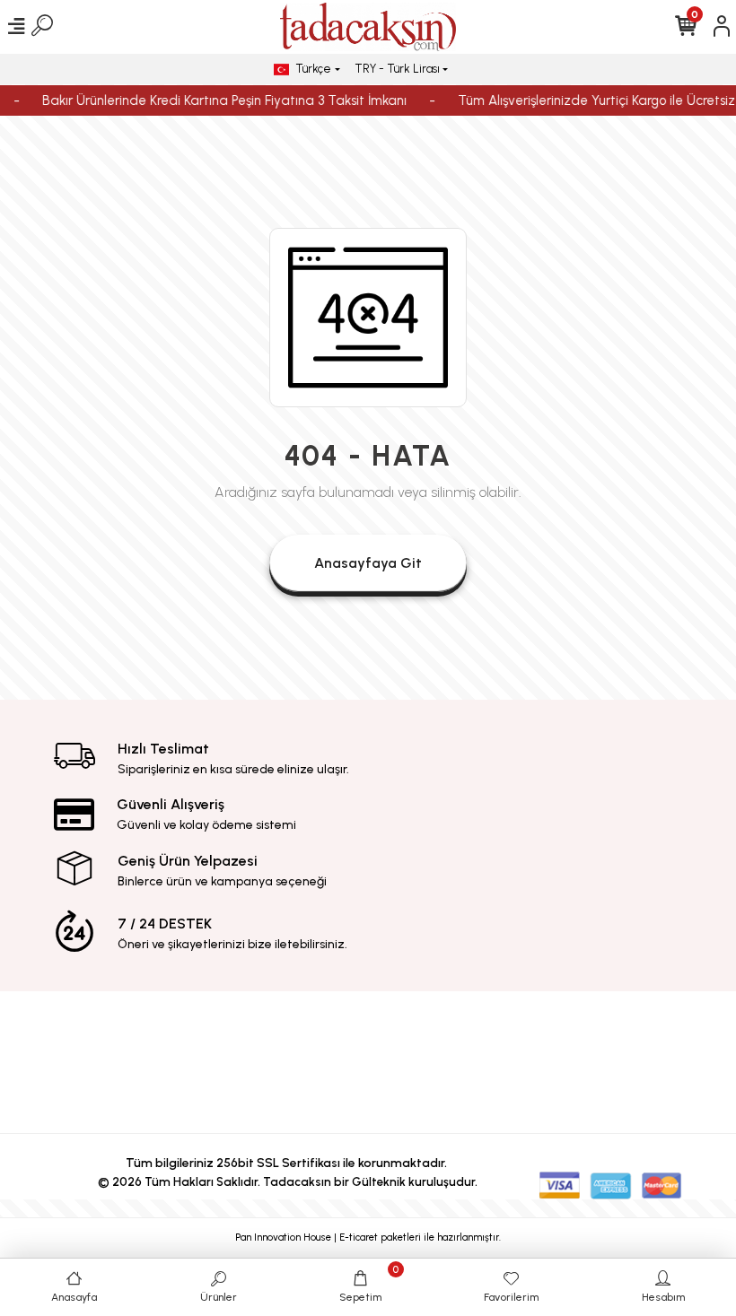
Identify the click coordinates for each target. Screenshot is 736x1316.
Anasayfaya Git (368, 562)
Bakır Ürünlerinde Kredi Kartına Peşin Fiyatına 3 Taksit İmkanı (218, 100)
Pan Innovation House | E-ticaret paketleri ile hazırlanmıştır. (368, 1237)
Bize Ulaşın (610, 1030)
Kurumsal (287, 1030)
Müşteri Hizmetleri (449, 1044)
